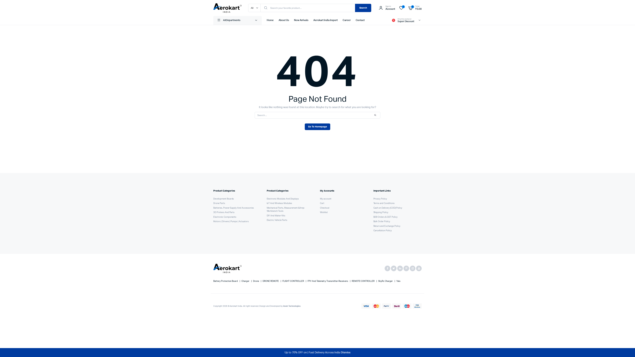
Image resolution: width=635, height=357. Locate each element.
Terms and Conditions (384, 203)
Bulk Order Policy (381, 221)
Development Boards (223, 199)
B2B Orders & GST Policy (385, 217)
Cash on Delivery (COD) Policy (387, 208)
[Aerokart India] (227, 8)
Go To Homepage (317, 127)
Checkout (324, 208)
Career (347, 20)
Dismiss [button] (345, 352)
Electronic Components (224, 217)
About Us (284, 20)
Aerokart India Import (325, 20)
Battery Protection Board (225, 281)
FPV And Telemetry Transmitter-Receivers (328, 281)
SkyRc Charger (385, 281)
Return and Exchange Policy (386, 226)
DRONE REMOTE (271, 281)
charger (245, 281)
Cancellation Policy (382, 231)
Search (363, 8)
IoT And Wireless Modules (279, 203)
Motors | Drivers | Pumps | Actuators (231, 221)
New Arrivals (301, 20)
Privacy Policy (380, 199)
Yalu (398, 281)
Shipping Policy (380, 212)
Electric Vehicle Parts (277, 220)
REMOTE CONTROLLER (363, 281)
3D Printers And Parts (223, 212)
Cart (322, 203)
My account (325, 199)
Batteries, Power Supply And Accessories (233, 208)
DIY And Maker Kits (276, 216)
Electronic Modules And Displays (283, 199)
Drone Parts (219, 203)
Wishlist (324, 212)
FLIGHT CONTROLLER (293, 281)
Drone (256, 281)
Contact (360, 20)
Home (270, 20)
